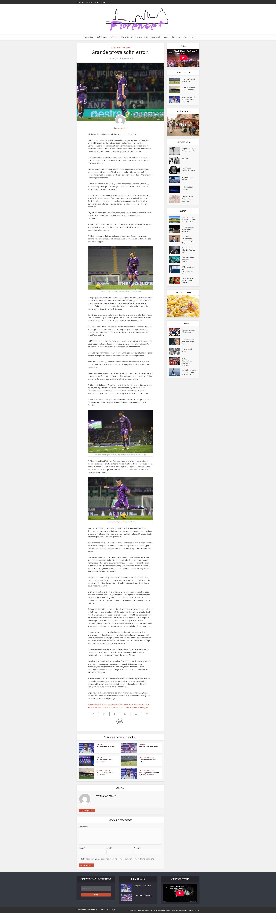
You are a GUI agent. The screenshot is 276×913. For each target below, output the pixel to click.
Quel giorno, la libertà (187, 178)
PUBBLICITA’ (183, 910)
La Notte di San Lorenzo (187, 188)
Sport (165, 37)
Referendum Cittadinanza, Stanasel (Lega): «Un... (187, 239)
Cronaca (114, 37)
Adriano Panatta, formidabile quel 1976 (188, 341)
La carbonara (183, 306)
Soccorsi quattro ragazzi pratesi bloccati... (188, 280)
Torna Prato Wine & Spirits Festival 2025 (188, 250)
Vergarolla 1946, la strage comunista (188, 150)
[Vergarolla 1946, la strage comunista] (175, 151)
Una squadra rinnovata (148, 747)
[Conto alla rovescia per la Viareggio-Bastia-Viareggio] (175, 372)
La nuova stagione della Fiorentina (188, 89)
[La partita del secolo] (175, 351)
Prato (185, 37)
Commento (83, 827)
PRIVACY (190, 910)
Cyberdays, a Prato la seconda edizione (188, 259)
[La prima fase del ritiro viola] (175, 81)
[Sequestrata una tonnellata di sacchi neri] (175, 229)
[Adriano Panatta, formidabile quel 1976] (175, 341)
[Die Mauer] (175, 160)
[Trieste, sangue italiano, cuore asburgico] (175, 199)
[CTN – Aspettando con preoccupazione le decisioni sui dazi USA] (175, 269)
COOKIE (196, 910)
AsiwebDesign (110, 910)
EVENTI (96, 2)
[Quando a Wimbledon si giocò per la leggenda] (175, 361)
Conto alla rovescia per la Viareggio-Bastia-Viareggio (189, 372)
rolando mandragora (139, 707)
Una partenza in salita (105, 747)
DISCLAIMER (174, 910)
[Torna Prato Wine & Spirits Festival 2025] (175, 250)
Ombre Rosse (101, 37)
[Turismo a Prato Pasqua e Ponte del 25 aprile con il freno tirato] (175, 219)
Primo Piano (88, 37)
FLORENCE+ (132, 910)
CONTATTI (103, 2)
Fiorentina (175, 37)
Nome (82, 848)
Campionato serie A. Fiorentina (115, 704)
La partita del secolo (187, 350)
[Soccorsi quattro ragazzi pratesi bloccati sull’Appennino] (175, 280)
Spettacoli (155, 37)
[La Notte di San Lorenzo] (175, 189)
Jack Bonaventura (137, 704)
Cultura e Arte (142, 37)
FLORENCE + (80, 2)
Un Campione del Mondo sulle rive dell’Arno (149, 773)
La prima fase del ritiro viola (188, 80)
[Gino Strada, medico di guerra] (175, 170)
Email (109, 848)
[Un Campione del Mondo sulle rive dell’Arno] (175, 99)
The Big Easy (183, 125)
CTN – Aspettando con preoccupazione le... (188, 270)
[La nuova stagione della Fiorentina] (175, 89)
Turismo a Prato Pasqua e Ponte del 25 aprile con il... (189, 219)
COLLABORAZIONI (164, 910)
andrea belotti (95, 704)
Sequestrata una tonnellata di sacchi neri (188, 229)
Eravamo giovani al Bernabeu (188, 331)
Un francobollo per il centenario (104, 761)
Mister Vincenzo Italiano (105, 707)
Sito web (137, 848)
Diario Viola (115, 48)
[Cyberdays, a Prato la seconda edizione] (175, 259)
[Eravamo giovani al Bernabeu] (175, 332)
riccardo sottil (123, 707)
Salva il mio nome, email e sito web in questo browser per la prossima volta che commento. (117, 859)
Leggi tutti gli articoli (87, 810)
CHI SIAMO (89, 2)
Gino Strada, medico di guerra (188, 169)
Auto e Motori (127, 37)
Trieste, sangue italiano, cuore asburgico (187, 199)
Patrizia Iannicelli (127, 58)
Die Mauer (185, 158)
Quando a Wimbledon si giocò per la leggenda (187, 362)
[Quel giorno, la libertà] (175, 179)
